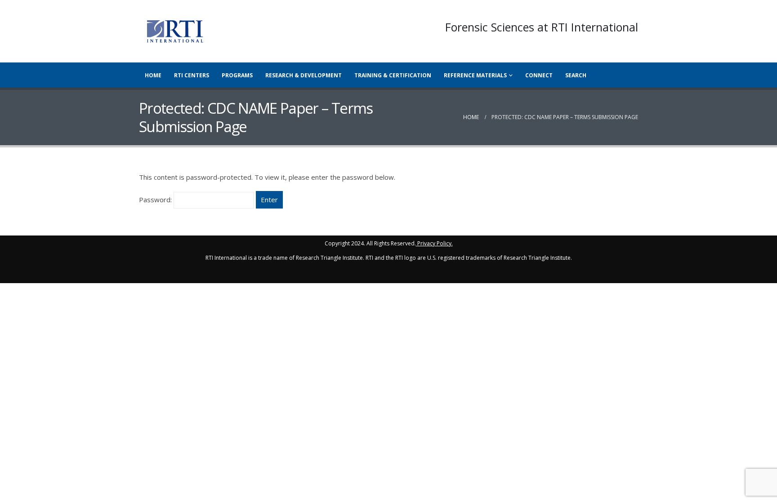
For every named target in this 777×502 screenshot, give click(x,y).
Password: (156, 199)
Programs (237, 75)
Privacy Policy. (435, 243)
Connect (539, 75)
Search (575, 75)
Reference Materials (475, 75)
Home (153, 75)
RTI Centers (191, 75)
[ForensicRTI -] (175, 31)
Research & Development (303, 75)
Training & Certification (392, 75)
